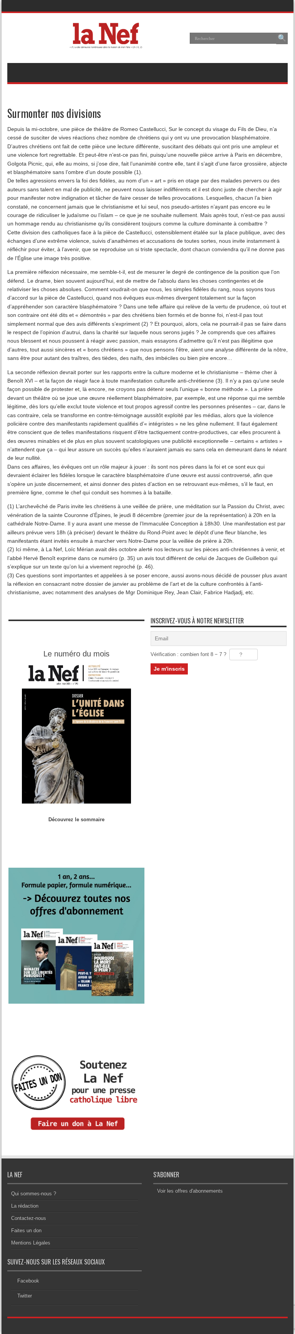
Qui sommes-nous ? (33, 1193)
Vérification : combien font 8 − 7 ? (188, 654)
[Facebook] (272, 5)
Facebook (28, 1281)
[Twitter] (281, 5)
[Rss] (263, 5)
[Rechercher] (282, 38)
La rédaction (24, 1206)
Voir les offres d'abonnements (190, 1191)
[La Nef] (108, 44)
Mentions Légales (30, 1243)
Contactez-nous (28, 1218)
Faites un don (26, 1230)
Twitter (24, 1296)
